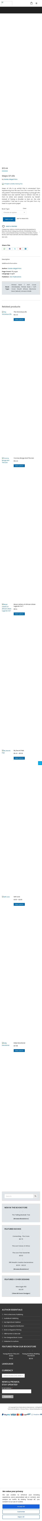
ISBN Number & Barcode (12, 1334)
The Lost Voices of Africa (21, 1246)
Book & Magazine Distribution (14, 1326)
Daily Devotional (19, 1043)
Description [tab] (6, 259)
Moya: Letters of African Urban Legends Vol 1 (24, 605)
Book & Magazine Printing (12, 1330)
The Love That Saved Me (21, 1253)
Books (21, 231)
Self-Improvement (12, 234)
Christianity (27, 231)
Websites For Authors (11, 1341)
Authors (12, 229)
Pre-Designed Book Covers (13, 1337)
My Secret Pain (19, 750)
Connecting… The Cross (21, 1236)
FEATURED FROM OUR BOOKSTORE (19, 1346)
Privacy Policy (25, 1409)
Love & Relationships (12, 233)
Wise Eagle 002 (21, 1287)
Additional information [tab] (9, 263)
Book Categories (13, 231)
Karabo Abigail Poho (10, 179)
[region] (21, 1504)
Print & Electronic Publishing (13, 1314)
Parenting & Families (25, 233)
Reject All (21, 1517)
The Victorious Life (20, 312)
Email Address (7, 1388)
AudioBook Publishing (11, 1318)
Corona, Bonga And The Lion (24, 458)
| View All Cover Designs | (21, 1293)
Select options (19, 319)
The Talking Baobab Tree (21, 1215)
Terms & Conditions (14, 1409)
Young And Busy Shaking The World (31, 1355)
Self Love (17, 897)
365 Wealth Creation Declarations (21, 1262)
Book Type (5, 209)
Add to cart (9, 219)
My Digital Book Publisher (12, 1322)
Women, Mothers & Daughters (28, 234)
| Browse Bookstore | (21, 1219)
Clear (24, 208)
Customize (21, 1512)
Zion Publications (15, 277)
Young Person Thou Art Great (11, 1355)
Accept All (21, 1506)
